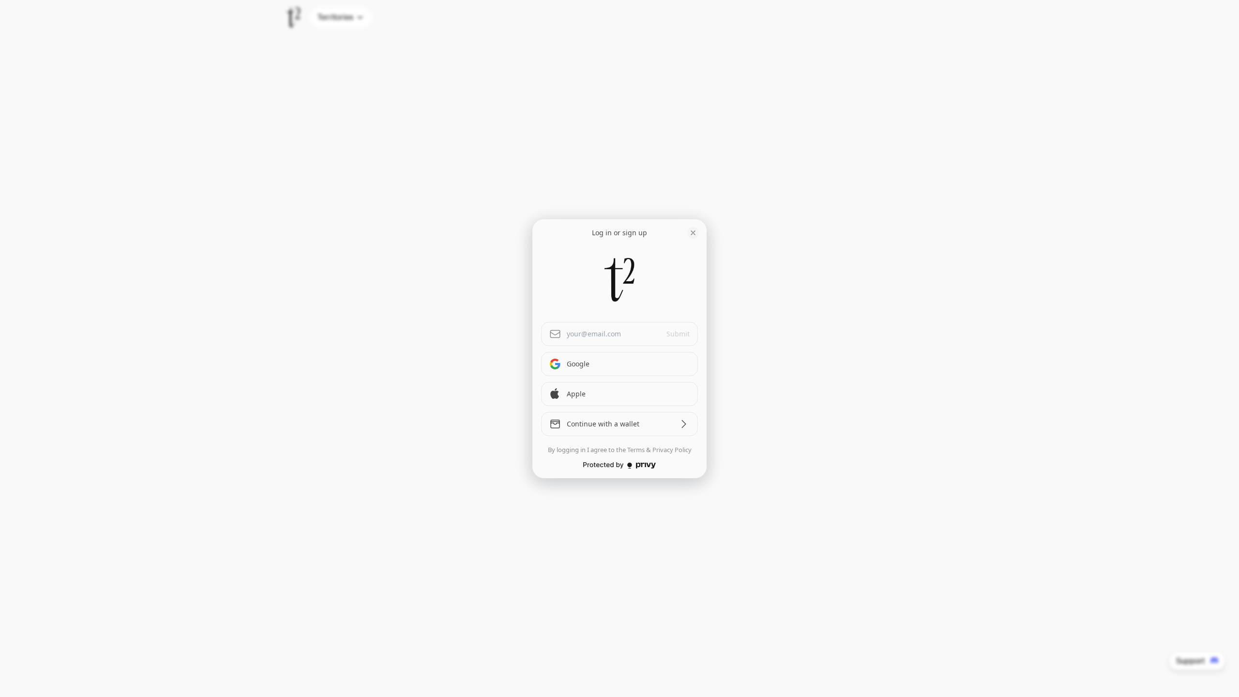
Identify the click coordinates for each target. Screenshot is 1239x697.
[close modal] (693, 233)
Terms (636, 449)
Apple (576, 393)
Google (578, 363)
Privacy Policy (672, 449)
